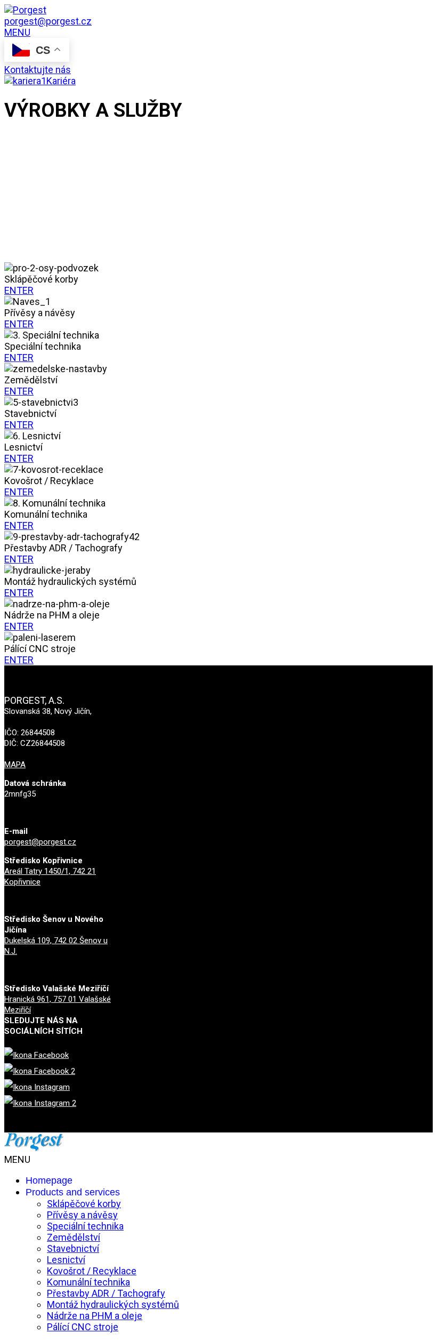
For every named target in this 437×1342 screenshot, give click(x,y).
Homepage (49, 1180)
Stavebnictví (73, 1248)
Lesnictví (66, 1259)
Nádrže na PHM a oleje (94, 1315)
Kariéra (61, 80)
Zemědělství (73, 1237)
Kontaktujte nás (37, 69)
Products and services (73, 1192)
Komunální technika (88, 1282)
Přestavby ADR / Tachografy (106, 1293)
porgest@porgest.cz (40, 842)
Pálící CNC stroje (82, 1326)
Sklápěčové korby (84, 1203)
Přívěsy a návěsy (82, 1214)
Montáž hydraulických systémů (113, 1304)
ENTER (19, 290)
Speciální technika (85, 1226)
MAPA (15, 764)
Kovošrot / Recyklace (91, 1270)
